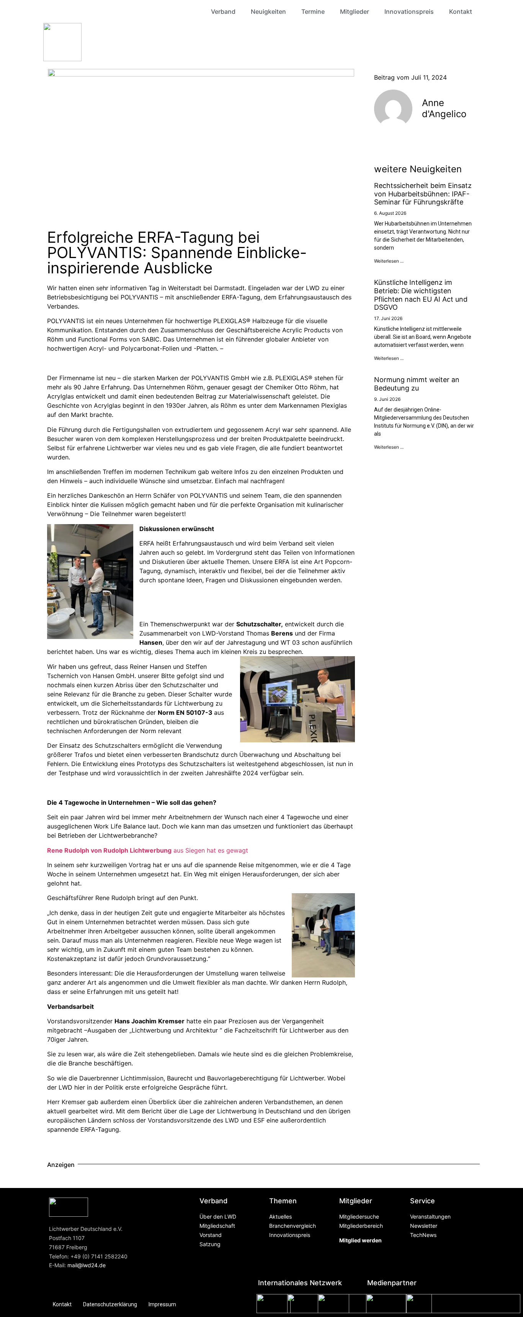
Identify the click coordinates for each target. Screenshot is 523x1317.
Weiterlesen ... (389, 261)
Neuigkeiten (268, 11)
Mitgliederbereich (361, 1225)
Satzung (210, 1244)
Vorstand (210, 1235)
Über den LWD (217, 1216)
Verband (223, 11)
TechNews (423, 1235)
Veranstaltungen (430, 1216)
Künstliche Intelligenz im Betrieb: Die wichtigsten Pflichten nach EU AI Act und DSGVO (420, 294)
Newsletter (423, 1225)
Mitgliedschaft (217, 1225)
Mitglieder (354, 11)
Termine (313, 11)
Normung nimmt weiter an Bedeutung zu (416, 384)
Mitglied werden (360, 1240)
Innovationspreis (409, 11)
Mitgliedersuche (359, 1216)
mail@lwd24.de (86, 1265)
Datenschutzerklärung (110, 1304)
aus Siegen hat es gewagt (147, 850)
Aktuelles (280, 1216)
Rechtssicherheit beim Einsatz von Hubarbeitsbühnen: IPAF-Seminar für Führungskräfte (423, 193)
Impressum (162, 1304)
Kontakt (460, 11)
